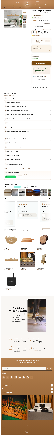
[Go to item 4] (29, 192)
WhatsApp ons (11, 177)
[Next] (49, 198)
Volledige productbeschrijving (14, 164)
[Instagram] (3, 377)
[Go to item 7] (51, 192)
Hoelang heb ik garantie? (13, 155)
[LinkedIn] (15, 377)
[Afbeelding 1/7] (24, 12)
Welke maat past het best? (13, 102)
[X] (11, 377)
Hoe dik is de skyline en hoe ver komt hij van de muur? (20, 114)
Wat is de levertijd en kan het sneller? (16, 138)
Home (13, 2)
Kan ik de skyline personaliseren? (15, 98)
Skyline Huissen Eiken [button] (5, 223)
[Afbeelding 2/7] (24, 17)
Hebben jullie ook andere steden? (15, 127)
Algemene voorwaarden (18, 425)
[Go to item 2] (14, 192)
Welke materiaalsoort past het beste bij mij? (18, 131)
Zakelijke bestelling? (47, 23)
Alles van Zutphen (46, 229)
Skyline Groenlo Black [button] (28, 215)
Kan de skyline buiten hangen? (14, 122)
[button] (35, 20)
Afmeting (41, 29)
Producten (16, 5)
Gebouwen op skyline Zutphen (40, 87)
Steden (18, 2)
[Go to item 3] (22, 192)
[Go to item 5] (36, 192)
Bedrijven (37, 4)
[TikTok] (31, 377)
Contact (33, 425)
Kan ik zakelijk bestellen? (13, 159)
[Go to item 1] (7, 192)
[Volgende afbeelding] (20, 19)
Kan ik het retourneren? (13, 151)
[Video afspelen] (24, 21)
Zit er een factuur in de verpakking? (16, 147)
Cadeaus (37, 1)
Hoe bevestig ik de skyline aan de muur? (17, 106)
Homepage (4, 425)
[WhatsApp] (27, 377)
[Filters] (28, 186)
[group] (13, 19)
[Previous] (5, 198)
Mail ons (20, 177)
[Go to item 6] (43, 192)
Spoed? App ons (39, 72)
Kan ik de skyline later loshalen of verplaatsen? (18, 110)
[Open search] (25, 186)
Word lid (49, 368)
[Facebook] (7, 377)
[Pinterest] (23, 377)
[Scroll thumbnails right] (50, 192)
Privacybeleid (28, 425)
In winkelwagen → (41, 63)
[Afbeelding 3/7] (24, 26)
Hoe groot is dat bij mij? (46, 29)
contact (35, 350)
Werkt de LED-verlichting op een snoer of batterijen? (20, 118)
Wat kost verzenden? (12, 142)
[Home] (5, 8)
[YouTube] (19, 377)
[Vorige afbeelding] (5, 19)
